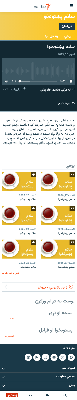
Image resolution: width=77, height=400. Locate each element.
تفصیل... (9, 319)
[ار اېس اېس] (36, 357)
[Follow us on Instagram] (45, 357)
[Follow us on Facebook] (71, 357)
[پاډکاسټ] (28, 357)
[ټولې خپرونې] (30, 395)
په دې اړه (51, 36)
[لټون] (65, 395)
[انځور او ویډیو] (47, 395)
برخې (68, 36)
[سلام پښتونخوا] (58, 181)
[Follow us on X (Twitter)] (62, 357)
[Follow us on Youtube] (54, 357)
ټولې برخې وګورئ (10, 273)
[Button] (66, 104)
